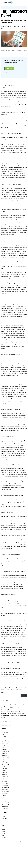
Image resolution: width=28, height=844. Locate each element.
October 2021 (5, 789)
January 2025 (5, 753)
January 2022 (5, 785)
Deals (3, 822)
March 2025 (4, 749)
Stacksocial (7, 689)
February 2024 (5, 762)
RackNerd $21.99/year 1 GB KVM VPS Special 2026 (13, 713)
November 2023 (5, 764)
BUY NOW (9, 68)
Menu (4, 7)
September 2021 (5, 791)
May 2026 (4, 736)
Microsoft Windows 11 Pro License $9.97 (10, 711)
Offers (3, 829)
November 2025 (5, 741)
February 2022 (5, 783)
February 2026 (5, 740)
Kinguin (3, 827)
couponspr (19, 26)
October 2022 (5, 776)
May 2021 (4, 797)
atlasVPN (4, 816)
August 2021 (5, 793)
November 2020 (5, 804)
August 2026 (5, 732)
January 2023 (5, 772)
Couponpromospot (5, 842)
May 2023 (4, 770)
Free (3, 823)
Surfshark (4, 837)
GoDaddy (4, 825)
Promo (10, 687)
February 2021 (5, 800)
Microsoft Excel (19, 687)
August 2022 (5, 778)
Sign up (3, 835)
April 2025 (4, 747)
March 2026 (4, 738)
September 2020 (5, 808)
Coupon (7, 687)
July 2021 (4, 795)
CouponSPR (10, 841)
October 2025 (5, 743)
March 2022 (4, 781)
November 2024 (5, 755)
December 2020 (5, 802)
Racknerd (4, 833)
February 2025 (5, 751)
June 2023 (4, 768)
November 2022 (5, 774)
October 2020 (5, 806)
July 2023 (4, 766)
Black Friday (5, 818)
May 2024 (4, 761)
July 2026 (4, 734)
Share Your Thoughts (16, 689)
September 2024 (5, 757)
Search (2, 692)
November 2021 (5, 787)
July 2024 (4, 759)
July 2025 (4, 745)
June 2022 (4, 780)
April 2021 (4, 799)
